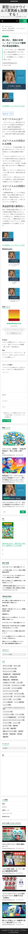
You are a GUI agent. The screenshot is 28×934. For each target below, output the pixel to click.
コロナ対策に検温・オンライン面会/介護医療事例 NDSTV (13, 870)
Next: (13, 353)
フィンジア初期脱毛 (9, 717)
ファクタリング (8, 714)
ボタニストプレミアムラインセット (13, 720)
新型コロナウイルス (9, 731)
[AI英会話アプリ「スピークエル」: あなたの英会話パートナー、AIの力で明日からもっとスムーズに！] (14, 465)
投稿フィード (5, 810)
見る (25, 21)
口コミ (6, 728)
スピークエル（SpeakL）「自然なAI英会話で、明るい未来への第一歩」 (14, 451)
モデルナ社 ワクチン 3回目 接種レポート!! (13, 567)
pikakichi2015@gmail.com (10, 63)
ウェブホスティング (18, 685)
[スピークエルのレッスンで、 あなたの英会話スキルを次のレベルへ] (14, 492)
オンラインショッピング (10, 691)
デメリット (7, 699)
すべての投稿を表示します (14, 333)
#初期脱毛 (7, 674)
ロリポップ (7, 725)
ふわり (19, 682)
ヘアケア (21, 717)
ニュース (7, 705)
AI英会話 (13, 677)
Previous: (13, 343)
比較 (20, 731)
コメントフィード (7, 813)
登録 (3, 804)
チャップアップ (19, 696)
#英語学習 (16, 674)
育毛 (5, 734)
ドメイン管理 (19, 702)
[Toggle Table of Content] (10, 113)
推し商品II (12, 444)
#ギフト (17, 666)
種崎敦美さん (5, 614)
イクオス (6, 685)
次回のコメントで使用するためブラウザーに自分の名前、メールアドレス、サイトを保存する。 (14, 415)
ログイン (4, 807)
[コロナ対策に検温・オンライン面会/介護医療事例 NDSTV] (14, 859)
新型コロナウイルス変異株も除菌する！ (14, 10)
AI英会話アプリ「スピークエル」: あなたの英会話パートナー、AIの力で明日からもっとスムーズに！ (13, 477)
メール (4, 401)
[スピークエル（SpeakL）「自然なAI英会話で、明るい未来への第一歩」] (14, 438)
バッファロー (7, 712)
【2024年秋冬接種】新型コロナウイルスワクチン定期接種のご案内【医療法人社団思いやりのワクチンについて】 (13, 588)
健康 (15, 725)
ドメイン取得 (7, 702)
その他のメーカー (9, 682)
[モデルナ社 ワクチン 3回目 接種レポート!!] (14, 834)
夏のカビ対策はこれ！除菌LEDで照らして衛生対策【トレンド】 (13, 921)
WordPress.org (5, 816)
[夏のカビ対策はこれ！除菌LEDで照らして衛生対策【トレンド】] (14, 910)
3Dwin (5, 677)
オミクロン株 (17, 688)
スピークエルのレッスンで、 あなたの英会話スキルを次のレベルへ (13, 503)
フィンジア (19, 714)
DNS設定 (6, 680)
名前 (4, 395)
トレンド (17, 699)
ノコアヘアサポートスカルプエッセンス (13, 708)
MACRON (14, 680)
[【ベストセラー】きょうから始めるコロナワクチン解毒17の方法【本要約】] (14, 883)
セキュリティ (7, 696)
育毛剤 (13, 734)
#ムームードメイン (9, 671)
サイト (4, 407)
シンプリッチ (7, 694)
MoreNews (15, 932)
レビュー (16, 723)
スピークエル (5, 36)
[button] (2, 20)
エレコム (6, 688)
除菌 (5, 737)
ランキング (7, 723)
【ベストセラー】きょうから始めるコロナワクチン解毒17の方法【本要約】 (13, 895)
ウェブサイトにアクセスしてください (14, 329)
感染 (13, 728)
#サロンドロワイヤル (10, 668)
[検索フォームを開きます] (17, 20)
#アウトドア (7, 666)
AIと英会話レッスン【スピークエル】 (13, 106)
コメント (5, 372)
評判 (19, 734)
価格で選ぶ (5, 606)
